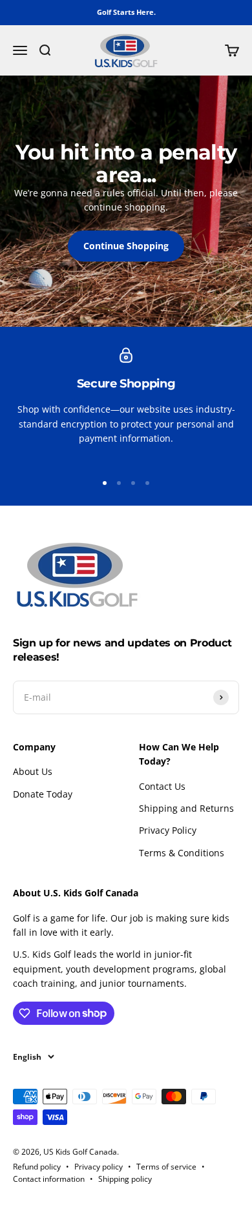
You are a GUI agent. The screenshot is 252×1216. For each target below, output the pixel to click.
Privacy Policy (167, 830)
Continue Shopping (126, 246)
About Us (32, 771)
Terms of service (166, 1166)
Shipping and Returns (186, 808)
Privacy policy (98, 1166)
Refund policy (37, 1166)
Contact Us (162, 786)
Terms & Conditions (181, 853)
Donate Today (42, 794)
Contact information (49, 1178)
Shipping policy (125, 1178)
